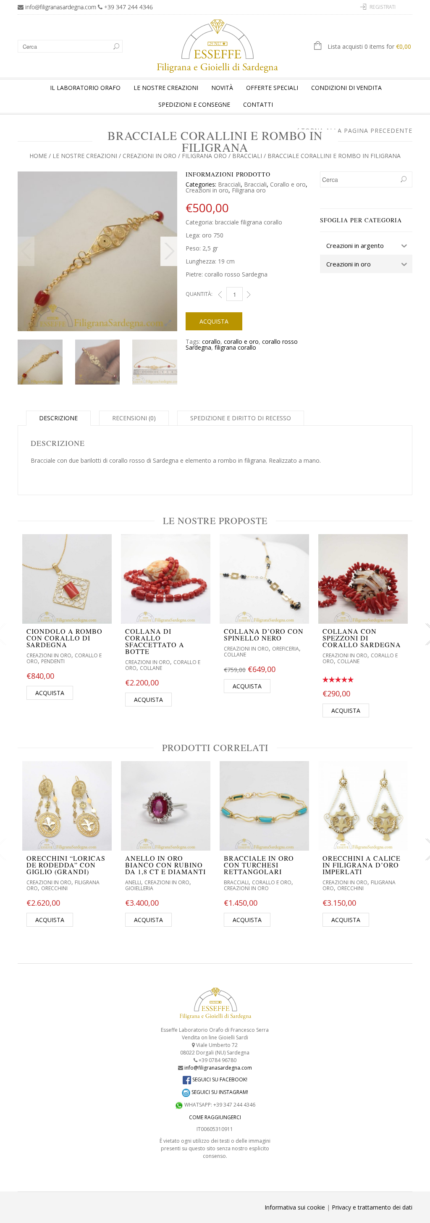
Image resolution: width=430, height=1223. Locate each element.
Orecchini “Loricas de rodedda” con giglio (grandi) (65, 865)
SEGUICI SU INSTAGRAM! (219, 1092)
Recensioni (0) (134, 418)
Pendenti (53, 661)
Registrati (383, 7)
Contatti (258, 104)
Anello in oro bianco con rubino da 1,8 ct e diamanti (165, 865)
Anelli (133, 882)
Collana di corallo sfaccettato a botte (154, 641)
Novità (222, 88)
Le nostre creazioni (166, 88)
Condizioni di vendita (346, 88)
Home (38, 156)
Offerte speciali (272, 88)
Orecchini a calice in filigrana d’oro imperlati (361, 865)
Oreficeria (285, 648)
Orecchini (54, 888)
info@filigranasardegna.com (60, 7)
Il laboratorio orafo (85, 88)
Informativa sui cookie (295, 1207)
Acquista (213, 321)
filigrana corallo (235, 347)
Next (168, 251)
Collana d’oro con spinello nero (264, 634)
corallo (211, 341)
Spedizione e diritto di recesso (240, 418)
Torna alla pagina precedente (356, 131)
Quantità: (199, 294)
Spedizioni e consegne (194, 104)
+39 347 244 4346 (128, 7)
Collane (151, 668)
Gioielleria (139, 888)
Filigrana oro (204, 156)
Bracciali (247, 156)
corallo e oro (241, 341)
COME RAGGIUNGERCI (215, 1117)
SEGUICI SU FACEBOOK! (219, 1079)
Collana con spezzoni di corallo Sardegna (361, 638)
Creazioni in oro (149, 156)
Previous (26, 251)
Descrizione (58, 418)
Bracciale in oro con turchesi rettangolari (259, 865)
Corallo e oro (288, 184)
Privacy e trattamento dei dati (372, 1207)
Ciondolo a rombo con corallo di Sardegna (64, 638)
